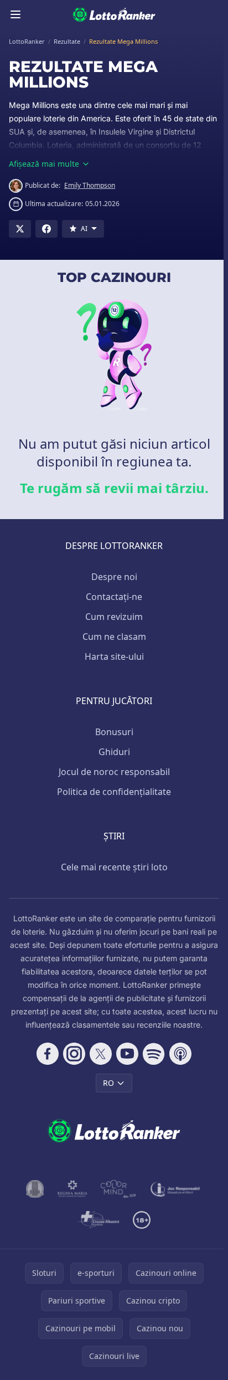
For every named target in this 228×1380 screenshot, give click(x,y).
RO (108, 1083)
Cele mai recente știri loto (114, 867)
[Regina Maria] (72, 1189)
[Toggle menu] (15, 14)
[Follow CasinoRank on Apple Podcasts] (180, 1054)
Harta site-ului (114, 656)
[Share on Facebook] (46, 229)
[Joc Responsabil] (175, 1189)
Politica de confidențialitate (114, 792)
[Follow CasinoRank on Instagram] (74, 1054)
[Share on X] (20, 229)
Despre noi (114, 577)
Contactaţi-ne (114, 597)
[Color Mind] (118, 1189)
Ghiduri (114, 752)
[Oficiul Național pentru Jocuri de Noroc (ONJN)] (35, 1189)
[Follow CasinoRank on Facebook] (48, 1054)
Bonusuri (114, 732)
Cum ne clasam (114, 636)
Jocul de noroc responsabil (114, 772)
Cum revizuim (114, 617)
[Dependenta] (98, 1220)
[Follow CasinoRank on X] (101, 1054)
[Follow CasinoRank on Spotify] (154, 1054)
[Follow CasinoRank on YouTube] (127, 1054)
